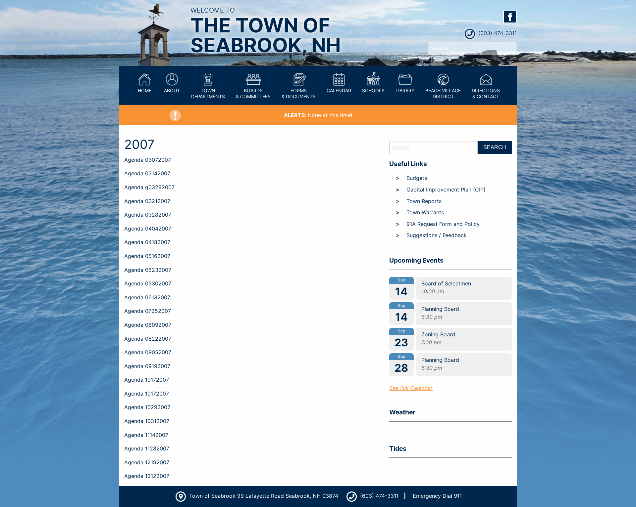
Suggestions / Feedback (436, 235)
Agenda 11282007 (146, 448)
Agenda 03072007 (147, 159)
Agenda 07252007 (147, 311)
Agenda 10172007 (146, 379)
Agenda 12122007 (146, 476)
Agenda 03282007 (147, 214)
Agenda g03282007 (149, 187)
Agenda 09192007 (147, 366)
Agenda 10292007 (147, 407)
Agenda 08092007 (147, 324)
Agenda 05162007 (147, 256)
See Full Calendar (411, 388)
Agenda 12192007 (146, 462)
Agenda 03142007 (147, 173)
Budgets (416, 178)
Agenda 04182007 (147, 242)
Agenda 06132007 (147, 297)
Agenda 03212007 (147, 201)
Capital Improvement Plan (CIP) (446, 189)
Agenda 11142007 (146, 435)
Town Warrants (425, 212)
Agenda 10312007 (146, 421)
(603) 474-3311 (497, 33)
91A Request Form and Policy (443, 224)
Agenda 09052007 (147, 352)
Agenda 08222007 (147, 338)
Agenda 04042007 (147, 228)
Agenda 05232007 (147, 270)
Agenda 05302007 (147, 283)
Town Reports (424, 201)
